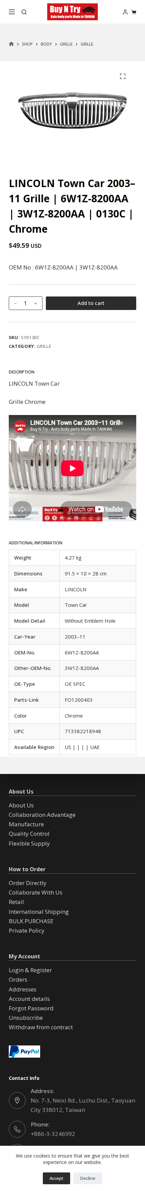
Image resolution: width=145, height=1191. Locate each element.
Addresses (22, 989)
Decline (87, 1178)
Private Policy (27, 930)
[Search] (24, 12)
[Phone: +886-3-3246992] (17, 1129)
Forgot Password (31, 1008)
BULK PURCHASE (31, 921)
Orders (18, 979)
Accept (56, 1178)
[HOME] (11, 44)
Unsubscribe (26, 1017)
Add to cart (91, 303)
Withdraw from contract (41, 1027)
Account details (29, 999)
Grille (44, 346)
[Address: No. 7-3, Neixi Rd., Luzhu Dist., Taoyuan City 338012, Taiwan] (17, 1100)
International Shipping (39, 911)
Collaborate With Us (35, 892)
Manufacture (26, 824)
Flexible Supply (29, 843)
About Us (21, 805)
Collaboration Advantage (42, 815)
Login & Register (30, 970)
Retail (16, 902)
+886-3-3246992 (53, 1134)
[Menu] (12, 12)
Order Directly (28, 883)
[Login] (125, 12)
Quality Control (29, 833)
